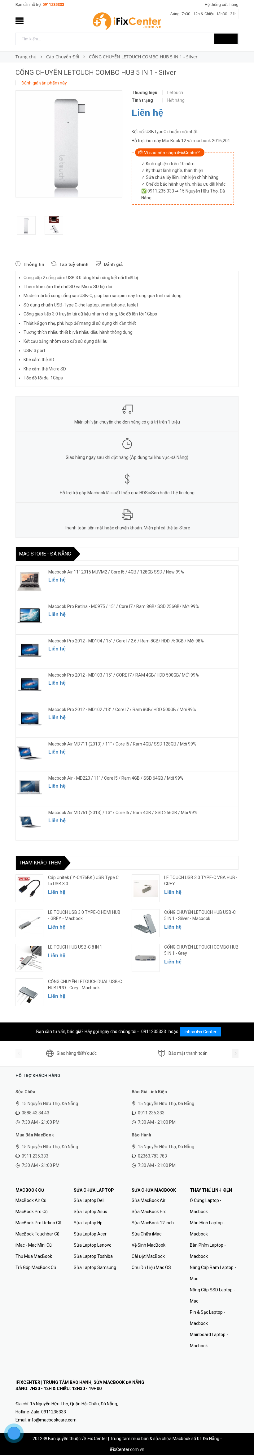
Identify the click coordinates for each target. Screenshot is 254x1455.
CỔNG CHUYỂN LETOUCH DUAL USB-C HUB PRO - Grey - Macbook (85, 984)
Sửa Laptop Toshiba (93, 1256)
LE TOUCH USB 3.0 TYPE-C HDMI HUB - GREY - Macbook (84, 915)
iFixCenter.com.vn (127, 1449)
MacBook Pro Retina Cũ (38, 1222)
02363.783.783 (152, 1156)
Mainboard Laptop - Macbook (209, 1340)
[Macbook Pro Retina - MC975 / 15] (29, 615)
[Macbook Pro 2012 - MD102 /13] (29, 718)
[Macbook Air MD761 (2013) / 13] (29, 821)
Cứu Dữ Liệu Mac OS (151, 1267)
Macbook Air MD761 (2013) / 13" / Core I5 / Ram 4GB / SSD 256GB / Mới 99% (122, 812)
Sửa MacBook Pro (149, 1211)
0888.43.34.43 (35, 1112)
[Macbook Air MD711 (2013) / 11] (29, 753)
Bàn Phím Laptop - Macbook (208, 1251)
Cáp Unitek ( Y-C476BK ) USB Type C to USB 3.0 (83, 880)
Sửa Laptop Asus (90, 1211)
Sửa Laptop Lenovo (93, 1245)
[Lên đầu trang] (243, 1436)
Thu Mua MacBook (33, 1256)
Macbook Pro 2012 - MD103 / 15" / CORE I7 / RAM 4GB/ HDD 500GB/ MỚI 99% (123, 675)
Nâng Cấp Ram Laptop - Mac (213, 1273)
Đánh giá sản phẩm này (43, 82)
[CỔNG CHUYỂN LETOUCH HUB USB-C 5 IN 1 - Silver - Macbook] (146, 923)
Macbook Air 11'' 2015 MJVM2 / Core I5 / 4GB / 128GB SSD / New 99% (116, 571)
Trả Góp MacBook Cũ (35, 1267)
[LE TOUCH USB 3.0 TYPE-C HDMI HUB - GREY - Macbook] (29, 923)
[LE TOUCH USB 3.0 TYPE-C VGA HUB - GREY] (146, 888)
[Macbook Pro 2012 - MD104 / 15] (29, 650)
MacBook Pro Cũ (31, 1211)
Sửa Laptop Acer (90, 1233)
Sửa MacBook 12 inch (153, 1222)
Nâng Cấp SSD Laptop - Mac (212, 1295)
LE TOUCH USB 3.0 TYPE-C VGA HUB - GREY (201, 880)
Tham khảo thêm (40, 863)
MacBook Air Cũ (30, 1200)
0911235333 (53, 4)
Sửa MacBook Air (148, 1200)
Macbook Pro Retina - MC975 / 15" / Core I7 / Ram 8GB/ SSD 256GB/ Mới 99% (123, 606)
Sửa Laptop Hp (88, 1222)
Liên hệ (147, 113)
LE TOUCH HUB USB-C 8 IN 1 (75, 947)
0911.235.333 (151, 1112)
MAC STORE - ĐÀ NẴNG (45, 554)
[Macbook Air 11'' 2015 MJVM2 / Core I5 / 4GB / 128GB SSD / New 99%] (29, 581)
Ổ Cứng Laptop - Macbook (205, 1206)
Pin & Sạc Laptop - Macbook (207, 1318)
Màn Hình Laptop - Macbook (207, 1228)
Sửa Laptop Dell (89, 1200)
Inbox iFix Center (201, 1031)
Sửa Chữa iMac (146, 1233)
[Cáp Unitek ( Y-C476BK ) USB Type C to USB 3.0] (29, 888)
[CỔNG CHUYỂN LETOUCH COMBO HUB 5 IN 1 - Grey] (146, 958)
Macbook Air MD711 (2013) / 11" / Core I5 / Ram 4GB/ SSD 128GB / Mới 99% (122, 743)
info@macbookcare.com (52, 1419)
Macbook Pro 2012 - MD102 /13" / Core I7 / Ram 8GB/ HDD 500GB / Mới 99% (122, 709)
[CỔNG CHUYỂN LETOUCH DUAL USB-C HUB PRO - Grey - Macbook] (29, 992)
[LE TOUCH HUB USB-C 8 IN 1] (29, 958)
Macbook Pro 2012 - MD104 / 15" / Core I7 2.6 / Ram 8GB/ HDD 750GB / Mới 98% (126, 640)
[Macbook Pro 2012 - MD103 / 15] (29, 684)
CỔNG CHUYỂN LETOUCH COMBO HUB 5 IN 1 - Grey (201, 950)
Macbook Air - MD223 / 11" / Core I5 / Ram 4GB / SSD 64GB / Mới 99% (115, 778)
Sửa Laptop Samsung (95, 1267)
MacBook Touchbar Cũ (37, 1233)
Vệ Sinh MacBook (148, 1245)
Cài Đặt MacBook (148, 1256)
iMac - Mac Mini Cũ (33, 1245)
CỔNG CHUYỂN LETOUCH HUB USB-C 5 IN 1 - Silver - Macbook (200, 915)
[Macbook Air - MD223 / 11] (29, 787)
